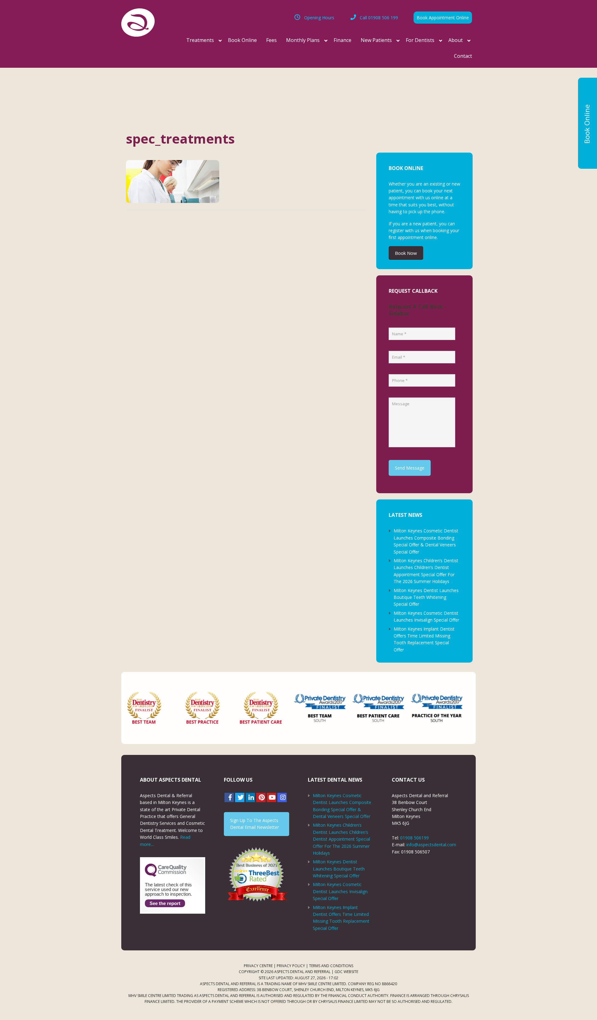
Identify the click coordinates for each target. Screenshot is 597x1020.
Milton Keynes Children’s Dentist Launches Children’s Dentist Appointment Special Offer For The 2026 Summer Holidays (341, 839)
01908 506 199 (379, 18)
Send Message (409, 468)
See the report (165, 903)
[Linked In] (250, 797)
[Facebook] (229, 797)
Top (582, 1005)
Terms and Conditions (331, 965)
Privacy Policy (291, 965)
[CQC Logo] (166, 875)
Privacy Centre (258, 965)
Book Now (406, 253)
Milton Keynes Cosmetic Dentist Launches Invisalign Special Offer (340, 891)
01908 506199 (414, 838)
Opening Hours (319, 18)
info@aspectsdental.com (431, 845)
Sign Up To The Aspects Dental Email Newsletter (254, 823)
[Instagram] (282, 797)
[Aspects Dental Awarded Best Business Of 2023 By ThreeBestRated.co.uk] (256, 874)
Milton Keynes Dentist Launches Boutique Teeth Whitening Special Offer (426, 597)
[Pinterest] (261, 797)
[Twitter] (239, 797)
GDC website (346, 971)
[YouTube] (271, 797)
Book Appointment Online (443, 18)
